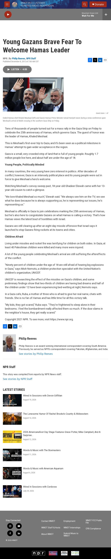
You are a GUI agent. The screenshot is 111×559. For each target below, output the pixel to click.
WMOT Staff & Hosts (50, 528)
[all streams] (106, 14)
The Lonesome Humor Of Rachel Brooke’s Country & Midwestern (55, 413)
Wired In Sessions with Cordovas (40, 486)
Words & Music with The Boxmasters (42, 450)
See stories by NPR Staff (17, 379)
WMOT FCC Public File (94, 521)
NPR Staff (31, 58)
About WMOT (47, 534)
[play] (8, 14)
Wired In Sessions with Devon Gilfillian (42, 395)
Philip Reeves (18, 58)
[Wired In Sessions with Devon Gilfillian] (12, 400)
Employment (69, 521)
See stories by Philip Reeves (36, 353)
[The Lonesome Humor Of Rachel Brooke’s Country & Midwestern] (12, 418)
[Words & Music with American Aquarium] (12, 473)
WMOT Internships (72, 528)
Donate (99, 4)
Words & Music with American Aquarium (43, 468)
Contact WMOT (48, 521)
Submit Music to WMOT (71, 534)
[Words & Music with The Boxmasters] (12, 455)
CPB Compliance (93, 529)
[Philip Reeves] (9, 343)
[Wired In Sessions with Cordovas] (12, 491)
